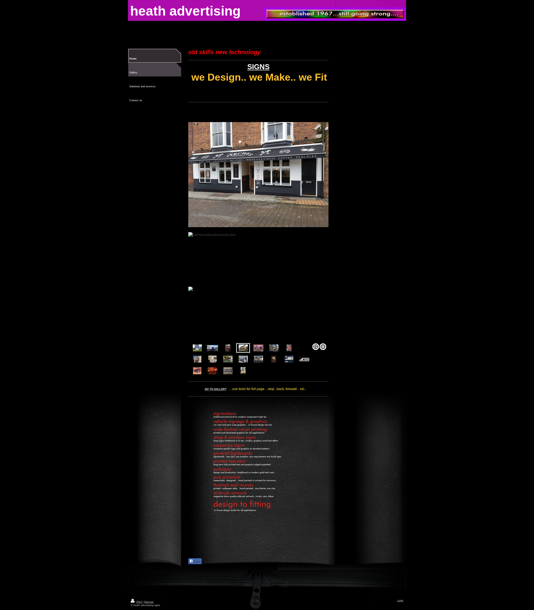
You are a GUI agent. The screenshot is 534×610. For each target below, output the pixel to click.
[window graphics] (243, 359)
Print (139, 602)
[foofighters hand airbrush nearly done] (227, 347)
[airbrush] (288, 347)
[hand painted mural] (243, 370)
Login (400, 600)
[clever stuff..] (212, 359)
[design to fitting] (304, 359)
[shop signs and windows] (258, 347)
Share (197, 561)
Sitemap (149, 602)
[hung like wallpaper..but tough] (228, 359)
